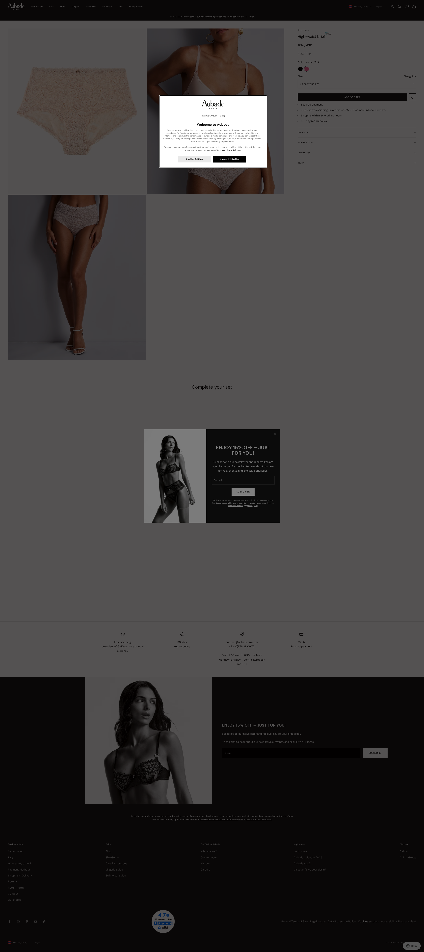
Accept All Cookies (229, 159)
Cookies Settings (194, 159)
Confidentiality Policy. (231, 150)
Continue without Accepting (213, 116)
